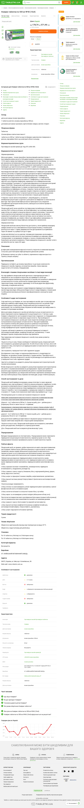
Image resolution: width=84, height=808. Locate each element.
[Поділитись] (2, 34)
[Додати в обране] (2, 27)
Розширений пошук (9, 775)
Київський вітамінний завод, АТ (32, 676)
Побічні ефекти (7, 103)
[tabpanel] (29, 120)
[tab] (5, 16)
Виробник (33, 105)
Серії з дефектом (8, 777)
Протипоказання (35, 95)
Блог (24, 779)
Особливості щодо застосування (39, 97)
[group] (43, 24)
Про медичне (7, 784)
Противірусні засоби (43, 8)
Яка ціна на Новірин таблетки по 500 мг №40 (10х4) (21, 711)
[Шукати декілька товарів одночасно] (59, 2)
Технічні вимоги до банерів (50, 783)
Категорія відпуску (8, 107)
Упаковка (33, 103)
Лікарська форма (35, 90)
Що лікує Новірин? (10, 697)
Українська (37, 790)
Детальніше (33, 760)
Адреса (5, 110)
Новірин (52, 8)
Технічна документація (49, 775)
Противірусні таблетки (47, 56)
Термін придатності (36, 101)
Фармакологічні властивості (38, 92)
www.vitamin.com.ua (15, 564)
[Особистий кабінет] (81, 2)
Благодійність (27, 772)
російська (47, 790)
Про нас (25, 770)
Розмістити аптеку (48, 770)
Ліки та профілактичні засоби (16, 8)
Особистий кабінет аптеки (50, 772)
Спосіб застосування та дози (10, 101)
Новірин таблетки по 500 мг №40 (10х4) (18, 12)
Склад (4, 90)
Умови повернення (9, 781)
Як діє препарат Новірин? (12, 700)
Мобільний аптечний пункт (11, 786)
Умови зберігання (7, 105)
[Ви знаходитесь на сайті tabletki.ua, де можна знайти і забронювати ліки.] (10, 2)
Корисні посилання (28, 781)
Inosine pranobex (28, 662)
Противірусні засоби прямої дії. (32, 652)
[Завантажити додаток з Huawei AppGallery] (72, 771)
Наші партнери (47, 777)
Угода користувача (27, 794)
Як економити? (8, 770)
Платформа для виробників (50, 785)
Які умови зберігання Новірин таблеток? (18, 706)
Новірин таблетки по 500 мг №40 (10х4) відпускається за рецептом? (27, 714)
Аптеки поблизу (8, 772)
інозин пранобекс (46, 64)
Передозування (35, 99)
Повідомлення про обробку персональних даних (49, 794)
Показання (6, 95)
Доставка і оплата (8, 779)
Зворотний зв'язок (28, 775)
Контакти (26, 777)
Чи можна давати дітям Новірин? (15, 703)
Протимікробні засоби (30, 8)
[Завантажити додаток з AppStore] (68, 771)
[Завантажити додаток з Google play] (64, 771)
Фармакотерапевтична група (11, 92)
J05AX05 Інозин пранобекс (31, 657)
